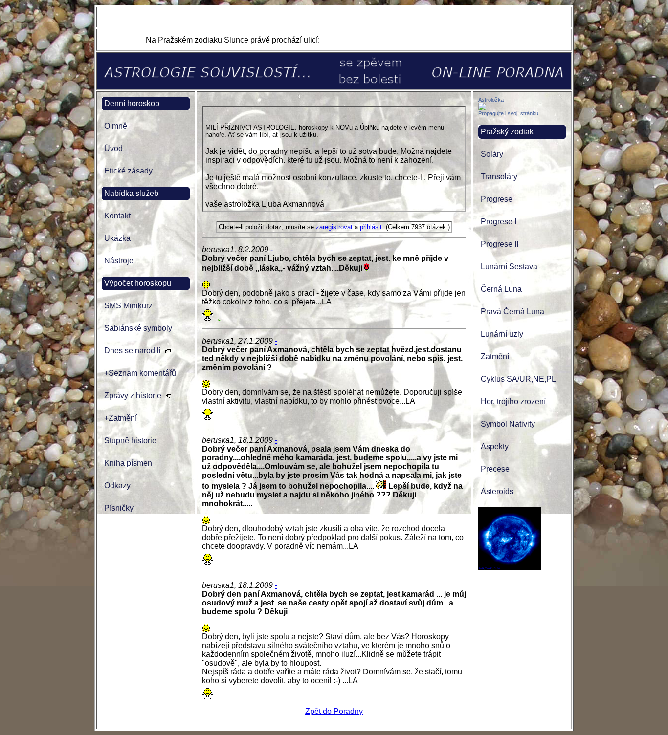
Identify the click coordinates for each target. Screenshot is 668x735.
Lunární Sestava (509, 266)
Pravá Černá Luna (512, 311)
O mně (115, 126)
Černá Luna (501, 289)
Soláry (492, 154)
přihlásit (371, 227)
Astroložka (491, 100)
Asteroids (497, 491)
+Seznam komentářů (140, 373)
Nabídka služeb (131, 193)
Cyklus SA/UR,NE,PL (518, 379)
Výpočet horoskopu (137, 283)
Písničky (119, 508)
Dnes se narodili (132, 350)
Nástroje (119, 261)
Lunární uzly (502, 334)
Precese (495, 469)
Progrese (496, 199)
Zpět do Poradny (334, 711)
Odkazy (117, 485)
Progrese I (498, 221)
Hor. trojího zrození (513, 401)
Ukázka (117, 238)
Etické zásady (128, 171)
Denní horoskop (131, 103)
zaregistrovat (334, 227)
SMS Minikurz (128, 306)
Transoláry (499, 177)
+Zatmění (120, 418)
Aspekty (495, 446)
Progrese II (499, 244)
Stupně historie (130, 440)
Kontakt (117, 216)
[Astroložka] (482, 108)
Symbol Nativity (508, 424)
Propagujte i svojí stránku (508, 113)
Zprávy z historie (132, 395)
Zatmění (495, 356)
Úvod (113, 148)
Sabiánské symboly (138, 328)
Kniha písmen (128, 463)
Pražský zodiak (507, 132)
